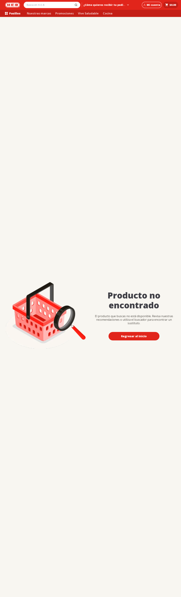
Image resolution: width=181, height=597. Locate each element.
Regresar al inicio (134, 336)
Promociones (64, 13)
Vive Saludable (88, 13)
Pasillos (15, 13)
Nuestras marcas (39, 13)
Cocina (107, 13)
